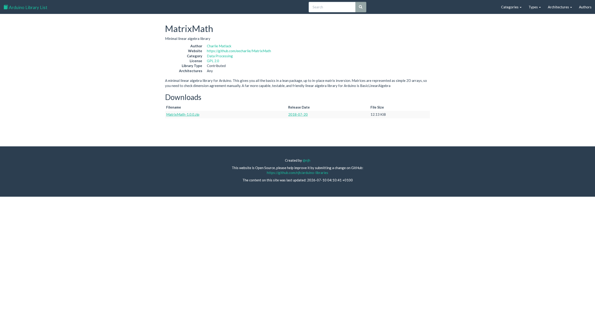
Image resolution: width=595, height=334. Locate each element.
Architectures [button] (559, 7)
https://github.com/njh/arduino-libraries (297, 172)
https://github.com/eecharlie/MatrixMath (239, 51)
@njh (306, 160)
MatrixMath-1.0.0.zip (182, 114)
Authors (585, 7)
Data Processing (220, 56)
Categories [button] (510, 7)
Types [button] (534, 7)
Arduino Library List (27, 7)
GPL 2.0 (213, 61)
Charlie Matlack (219, 46)
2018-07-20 (298, 114)
